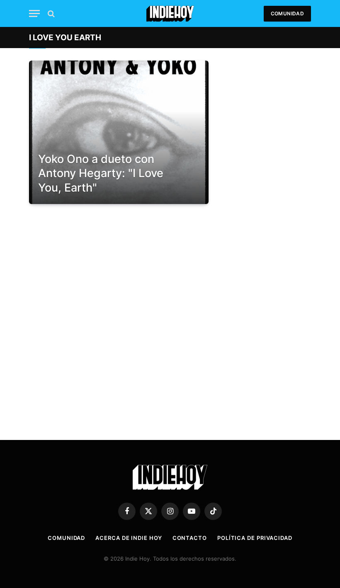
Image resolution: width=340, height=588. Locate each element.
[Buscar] (50, 13)
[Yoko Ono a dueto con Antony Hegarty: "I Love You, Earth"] (119, 132)
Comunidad (287, 13)
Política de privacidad (254, 538)
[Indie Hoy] (170, 13)
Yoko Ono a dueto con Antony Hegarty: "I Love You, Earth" (100, 173)
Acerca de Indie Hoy (128, 538)
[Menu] (34, 13)
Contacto (189, 538)
